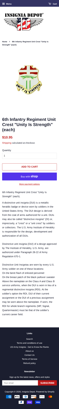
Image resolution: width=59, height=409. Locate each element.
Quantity (6, 150)
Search (29, 339)
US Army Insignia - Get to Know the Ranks (29, 347)
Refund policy (29, 363)
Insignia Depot (28, 392)
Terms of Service (29, 359)
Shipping (6, 143)
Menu (9, 4)
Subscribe (47, 383)
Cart (54, 4)
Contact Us (29, 355)
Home (4, 42)
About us (29, 351)
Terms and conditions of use (29, 343)
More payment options (29, 184)
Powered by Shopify (45, 392)
